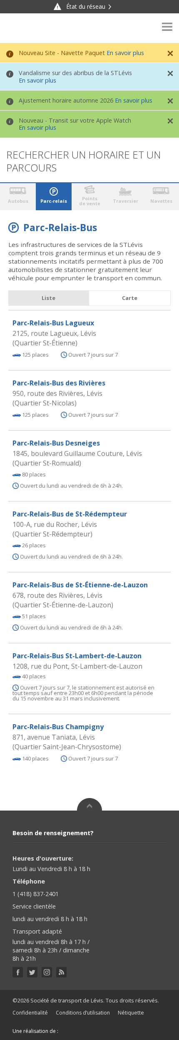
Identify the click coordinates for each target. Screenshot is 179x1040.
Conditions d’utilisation (83, 1012)
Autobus (18, 201)
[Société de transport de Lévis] (29, 28)
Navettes (161, 201)
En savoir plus (125, 53)
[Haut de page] (89, 804)
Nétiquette (131, 1012)
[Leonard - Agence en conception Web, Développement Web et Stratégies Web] (76, 1031)
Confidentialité (30, 1012)
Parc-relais (53, 201)
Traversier (125, 201)
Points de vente (89, 200)
